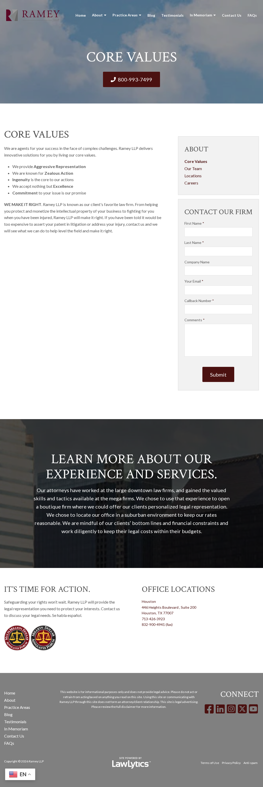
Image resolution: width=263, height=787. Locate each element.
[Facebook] (209, 709)
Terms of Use (210, 763)
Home (81, 15)
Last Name (194, 242)
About (97, 15)
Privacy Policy (231, 763)
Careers (191, 182)
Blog (151, 15)
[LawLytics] (131, 763)
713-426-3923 (153, 619)
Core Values (195, 161)
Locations (193, 175)
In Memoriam (201, 15)
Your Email (193, 281)
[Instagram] (231, 709)
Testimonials (172, 15)
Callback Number (199, 300)
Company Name (197, 262)
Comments (194, 320)
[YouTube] (253, 709)
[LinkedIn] (220, 709)
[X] (242, 709)
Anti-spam (250, 763)
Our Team (193, 168)
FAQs (252, 15)
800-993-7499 (135, 79)
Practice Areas (125, 15)
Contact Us (231, 15)
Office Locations (178, 589)
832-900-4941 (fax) (157, 624)
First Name (194, 223)
